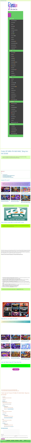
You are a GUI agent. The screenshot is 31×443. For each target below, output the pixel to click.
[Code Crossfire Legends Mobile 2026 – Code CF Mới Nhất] (15, 189)
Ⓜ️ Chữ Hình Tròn (13, 116)
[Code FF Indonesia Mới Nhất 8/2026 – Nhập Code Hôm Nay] (5, 189)
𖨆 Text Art (12, 120)
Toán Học (12, 88)
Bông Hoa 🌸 (12, 26)
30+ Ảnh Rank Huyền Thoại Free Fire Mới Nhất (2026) (9, 389)
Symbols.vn (8, 440)
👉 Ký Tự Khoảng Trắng (14, 99)
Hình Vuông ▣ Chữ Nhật (14, 43)
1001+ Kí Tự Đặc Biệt (13, 20)
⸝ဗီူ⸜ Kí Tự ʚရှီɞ (12, 18)
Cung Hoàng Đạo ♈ (13, 69)
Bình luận (4, 400)
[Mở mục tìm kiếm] (9, 136)
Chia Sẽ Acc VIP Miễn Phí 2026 (7, 176)
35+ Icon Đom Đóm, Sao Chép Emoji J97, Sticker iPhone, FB (10, 390)
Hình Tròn (12, 71)
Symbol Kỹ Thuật (13, 90)
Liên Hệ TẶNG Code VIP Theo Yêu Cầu (8, 177)
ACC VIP (18, 289)
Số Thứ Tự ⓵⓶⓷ (13, 35)
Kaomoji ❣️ (12, 54)
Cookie (21, 440)
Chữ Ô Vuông (13, 118)
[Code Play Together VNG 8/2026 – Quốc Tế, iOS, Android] (25, 189)
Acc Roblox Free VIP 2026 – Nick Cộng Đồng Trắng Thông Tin (5, 358)
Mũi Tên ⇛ (12, 37)
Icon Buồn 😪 (13, 58)
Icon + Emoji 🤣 (13, 52)
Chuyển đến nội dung (3, 0)
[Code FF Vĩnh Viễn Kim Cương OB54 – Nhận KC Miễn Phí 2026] (25, 198)
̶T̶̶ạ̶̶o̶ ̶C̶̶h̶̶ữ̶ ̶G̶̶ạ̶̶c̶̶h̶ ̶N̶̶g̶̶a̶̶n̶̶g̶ (14, 107)
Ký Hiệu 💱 (11, 77)
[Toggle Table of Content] (1, 173)
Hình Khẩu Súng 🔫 (13, 41)
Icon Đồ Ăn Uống (13, 75)
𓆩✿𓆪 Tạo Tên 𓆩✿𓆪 (12, 124)
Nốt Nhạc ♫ (12, 39)
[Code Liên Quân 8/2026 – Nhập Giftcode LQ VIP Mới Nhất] (5, 197)
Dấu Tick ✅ (12, 33)
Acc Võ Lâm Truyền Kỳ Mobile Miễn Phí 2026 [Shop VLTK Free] (15, 341)
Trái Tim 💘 (12, 56)
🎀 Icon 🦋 (11, 50)
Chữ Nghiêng (13, 114)
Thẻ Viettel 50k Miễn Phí (10, 205)
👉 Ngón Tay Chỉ (13, 65)
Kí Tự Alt (12, 24)
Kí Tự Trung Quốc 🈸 (13, 86)
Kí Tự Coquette (13, 22)
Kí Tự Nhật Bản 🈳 (13, 82)
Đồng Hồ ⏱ (12, 67)
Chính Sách (17, 440)
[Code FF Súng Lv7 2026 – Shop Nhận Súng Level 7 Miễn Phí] (15, 197)
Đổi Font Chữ (12, 105)
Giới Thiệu (12, 440)
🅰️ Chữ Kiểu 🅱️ (12, 101)
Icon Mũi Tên (12, 73)
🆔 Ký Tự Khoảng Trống (14, 133)
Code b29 (11, 426)
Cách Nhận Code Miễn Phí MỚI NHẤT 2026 (8, 175)
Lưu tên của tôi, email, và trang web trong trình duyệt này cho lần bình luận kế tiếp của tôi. (15, 437)
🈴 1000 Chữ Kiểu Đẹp (14, 103)
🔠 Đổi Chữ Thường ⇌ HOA (14, 122)
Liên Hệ (25, 440)
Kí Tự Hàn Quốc (13, 84)
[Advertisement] (15, 143)
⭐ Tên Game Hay (13, 131)
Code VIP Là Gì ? (5, 174)
